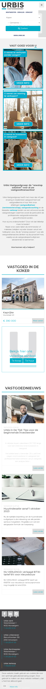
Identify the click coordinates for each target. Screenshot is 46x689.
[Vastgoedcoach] (23, 151)
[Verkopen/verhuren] (23, 110)
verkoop (14, 210)
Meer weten (38, 321)
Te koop (16, 360)
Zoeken (24, 28)
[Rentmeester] (23, 69)
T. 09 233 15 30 (10, 628)
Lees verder (38, 468)
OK (4, 686)
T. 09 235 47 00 (10, 642)
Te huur (29, 360)
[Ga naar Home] (13, 5)
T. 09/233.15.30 (9, 666)
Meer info (14, 687)
